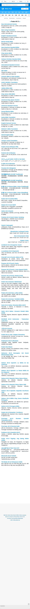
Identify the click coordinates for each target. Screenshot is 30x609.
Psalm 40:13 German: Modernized (11, 281)
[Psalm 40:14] (28, 274)
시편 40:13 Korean (6, 328)
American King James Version (10, 100)
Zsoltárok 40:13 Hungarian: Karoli (11, 245)
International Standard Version (10, 65)
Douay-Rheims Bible (7, 111)
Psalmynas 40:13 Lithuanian (9, 340)
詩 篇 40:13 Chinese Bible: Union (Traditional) (14, 186)
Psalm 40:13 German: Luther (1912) (11, 293)
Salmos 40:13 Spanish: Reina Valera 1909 (13, 384)
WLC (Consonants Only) (21, 236)
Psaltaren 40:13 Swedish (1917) (10, 432)
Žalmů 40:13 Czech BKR (8, 205)
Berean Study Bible (7, 41)
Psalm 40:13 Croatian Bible (9, 198)
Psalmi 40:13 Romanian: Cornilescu (12, 412)
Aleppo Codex (24, 240)
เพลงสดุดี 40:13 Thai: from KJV (10, 448)
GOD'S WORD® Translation (9, 82)
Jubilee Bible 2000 (6, 88)
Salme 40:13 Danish (7, 211)
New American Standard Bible (10, 47)
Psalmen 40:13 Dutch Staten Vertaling (12, 217)
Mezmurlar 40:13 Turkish (8, 455)
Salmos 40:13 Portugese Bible (10, 406)
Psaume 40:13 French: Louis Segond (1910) (14, 269)
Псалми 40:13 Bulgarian (8, 168)
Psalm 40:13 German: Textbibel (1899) (12, 299)
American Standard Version (9, 105)
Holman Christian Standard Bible (11, 59)
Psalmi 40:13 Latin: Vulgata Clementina (13, 334)
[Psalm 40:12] (1, 274)
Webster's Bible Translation (9, 129)
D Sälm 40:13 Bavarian (8, 163)
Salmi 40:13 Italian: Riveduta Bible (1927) (13, 305)
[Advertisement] (15, 495)
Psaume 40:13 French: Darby (10, 263)
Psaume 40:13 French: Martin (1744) (12, 275)
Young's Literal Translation (9, 140)
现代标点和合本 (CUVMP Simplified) (11, 180)
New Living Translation (8, 30)
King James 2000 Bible (8, 94)
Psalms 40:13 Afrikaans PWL (9, 146)
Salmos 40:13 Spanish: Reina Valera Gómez (14, 378)
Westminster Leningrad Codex (19, 231)
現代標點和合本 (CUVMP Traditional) (12, 174)
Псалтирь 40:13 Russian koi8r (10, 426)
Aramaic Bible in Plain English (10, 76)
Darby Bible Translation (8, 117)
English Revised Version (8, 123)
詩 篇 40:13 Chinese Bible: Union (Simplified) (14, 192)
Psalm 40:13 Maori (6, 347)
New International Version (9, 24)
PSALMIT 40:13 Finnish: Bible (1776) (12, 257)
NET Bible (4, 70)
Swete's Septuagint (7, 225)
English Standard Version (9, 35)
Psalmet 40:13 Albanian (8, 153)
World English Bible (7, 135)
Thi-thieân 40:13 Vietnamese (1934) (11, 462)
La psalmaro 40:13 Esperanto (10, 251)
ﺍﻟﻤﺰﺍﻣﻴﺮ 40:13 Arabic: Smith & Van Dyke (13, 159)
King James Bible (6, 53)
